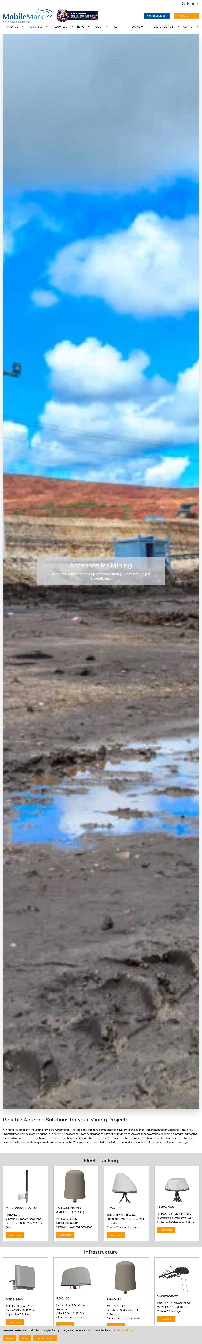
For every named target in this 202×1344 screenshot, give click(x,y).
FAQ (115, 26)
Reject (25, 1338)
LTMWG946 (165, 1207)
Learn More (15, 1235)
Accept (9, 1338)
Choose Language (157, 16)
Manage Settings (45, 1338)
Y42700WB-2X (167, 1296)
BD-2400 (62, 1298)
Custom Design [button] (163, 26)
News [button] (80, 26)
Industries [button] (35, 26)
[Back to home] (27, 16)
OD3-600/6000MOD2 (21, 1208)
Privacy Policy (124, 1330)
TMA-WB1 (114, 1299)
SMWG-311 (114, 1208)
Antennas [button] (12, 26)
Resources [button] (60, 26)
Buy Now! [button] (137, 26)
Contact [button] (188, 26)
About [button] (99, 26)
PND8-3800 (14, 1299)
